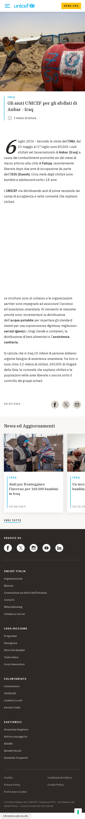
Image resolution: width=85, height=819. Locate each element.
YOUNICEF (10, 693)
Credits (8, 778)
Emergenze (10, 643)
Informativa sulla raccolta (15, 816)
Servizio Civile (12, 707)
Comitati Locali (13, 700)
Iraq (11, 97)
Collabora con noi (14, 614)
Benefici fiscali (12, 750)
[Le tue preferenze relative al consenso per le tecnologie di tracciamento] (78, 812)
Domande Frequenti (16, 757)
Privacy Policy (12, 785)
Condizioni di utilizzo (59, 778)
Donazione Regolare (16, 729)
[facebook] (55, 405)
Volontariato (12, 686)
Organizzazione (13, 578)
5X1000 (8, 743)
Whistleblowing (13, 606)
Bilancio (8, 585)
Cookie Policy (55, 785)
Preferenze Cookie (15, 792)
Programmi (10, 636)
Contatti (9, 599)
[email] (77, 405)
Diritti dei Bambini (14, 650)
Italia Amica (11, 657)
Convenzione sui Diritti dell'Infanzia (25, 592)
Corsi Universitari (14, 664)
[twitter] (66, 405)
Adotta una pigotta (15, 736)
